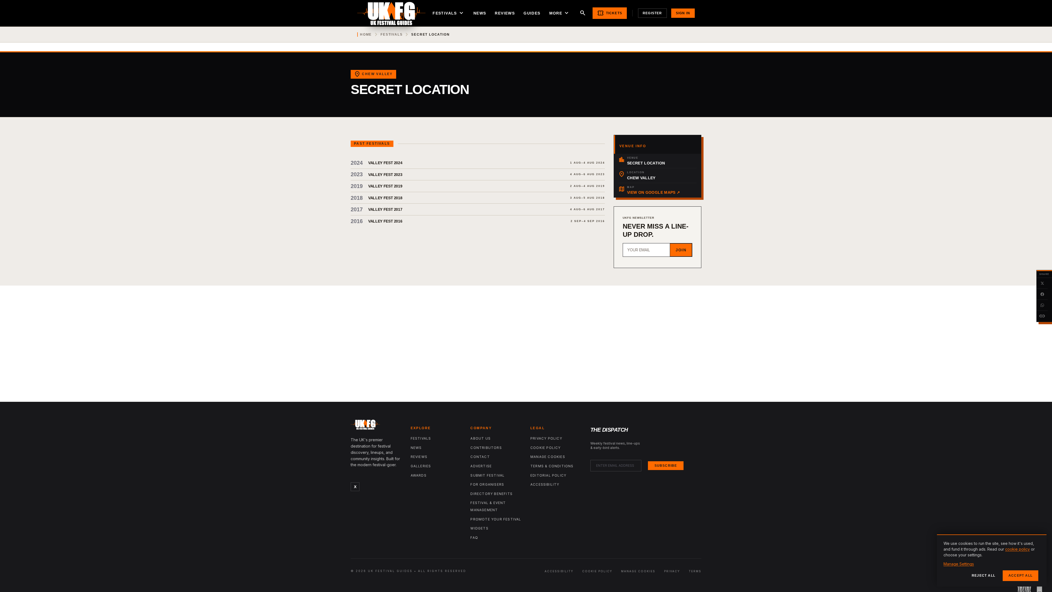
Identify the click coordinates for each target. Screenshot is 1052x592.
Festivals (449, 13)
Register (652, 13)
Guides (532, 13)
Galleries (421, 466)
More (559, 13)
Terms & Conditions (552, 466)
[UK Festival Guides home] (376, 425)
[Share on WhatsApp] (1042, 305)
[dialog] (992, 560)
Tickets (609, 13)
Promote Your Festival (495, 519)
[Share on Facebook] (1042, 294)
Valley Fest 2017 (385, 209)
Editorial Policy (548, 475)
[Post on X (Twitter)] (1042, 283)
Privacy (672, 571)
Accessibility (544, 484)
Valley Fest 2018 (385, 198)
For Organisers (487, 484)
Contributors (486, 448)
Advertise (481, 466)
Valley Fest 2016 (385, 221)
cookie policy (1017, 549)
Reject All (983, 575)
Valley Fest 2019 (385, 186)
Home (366, 34)
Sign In (683, 13)
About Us (480, 438)
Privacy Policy (546, 438)
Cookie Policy (545, 448)
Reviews (505, 13)
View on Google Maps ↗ (653, 192)
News (479, 13)
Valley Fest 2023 (385, 174)
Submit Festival (487, 475)
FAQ (474, 538)
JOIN (681, 250)
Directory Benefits (491, 494)
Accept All (1020, 575)
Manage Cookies (547, 457)
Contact (480, 457)
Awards (419, 475)
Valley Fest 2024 (385, 163)
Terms (695, 571)
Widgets (479, 528)
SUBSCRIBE (665, 466)
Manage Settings (959, 564)
